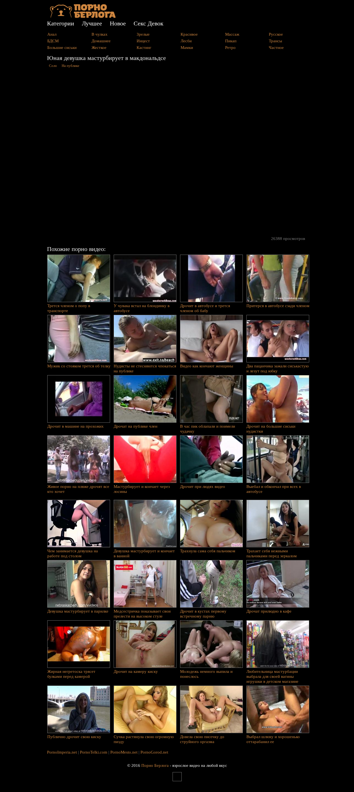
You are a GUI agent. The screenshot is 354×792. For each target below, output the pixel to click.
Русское (276, 34)
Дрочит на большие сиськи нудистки (270, 428)
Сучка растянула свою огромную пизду (144, 739)
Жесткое (99, 47)
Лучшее (92, 23)
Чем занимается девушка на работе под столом (72, 553)
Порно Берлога (155, 765)
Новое (118, 23)
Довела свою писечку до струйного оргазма (202, 739)
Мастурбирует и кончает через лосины (142, 489)
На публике (70, 66)
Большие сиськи (62, 47)
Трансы (275, 41)
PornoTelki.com (93, 752)
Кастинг (144, 47)
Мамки (187, 47)
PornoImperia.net (62, 752)
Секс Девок (148, 23)
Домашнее (101, 41)
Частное (276, 47)
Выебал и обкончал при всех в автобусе (273, 489)
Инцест (143, 41)
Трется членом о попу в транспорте (68, 308)
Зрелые (143, 34)
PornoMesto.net (123, 752)
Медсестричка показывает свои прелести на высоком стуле (142, 613)
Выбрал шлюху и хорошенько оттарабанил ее (273, 739)
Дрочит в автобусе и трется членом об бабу (205, 308)
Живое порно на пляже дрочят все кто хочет (78, 489)
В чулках (100, 34)
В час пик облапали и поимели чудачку (207, 428)
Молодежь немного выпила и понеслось (206, 674)
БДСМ (53, 41)
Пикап (230, 41)
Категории (60, 23)
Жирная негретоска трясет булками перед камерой (71, 674)
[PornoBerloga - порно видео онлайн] (83, 16)
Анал (51, 34)
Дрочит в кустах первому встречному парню (203, 613)
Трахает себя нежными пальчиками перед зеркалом (271, 553)
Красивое (189, 34)
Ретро (230, 47)
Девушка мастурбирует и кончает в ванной (144, 553)
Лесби (186, 41)
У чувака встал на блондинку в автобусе (142, 308)
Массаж (232, 34)
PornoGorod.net (154, 752)
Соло (53, 66)
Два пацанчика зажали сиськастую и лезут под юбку (277, 368)
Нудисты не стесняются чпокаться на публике (145, 368)
